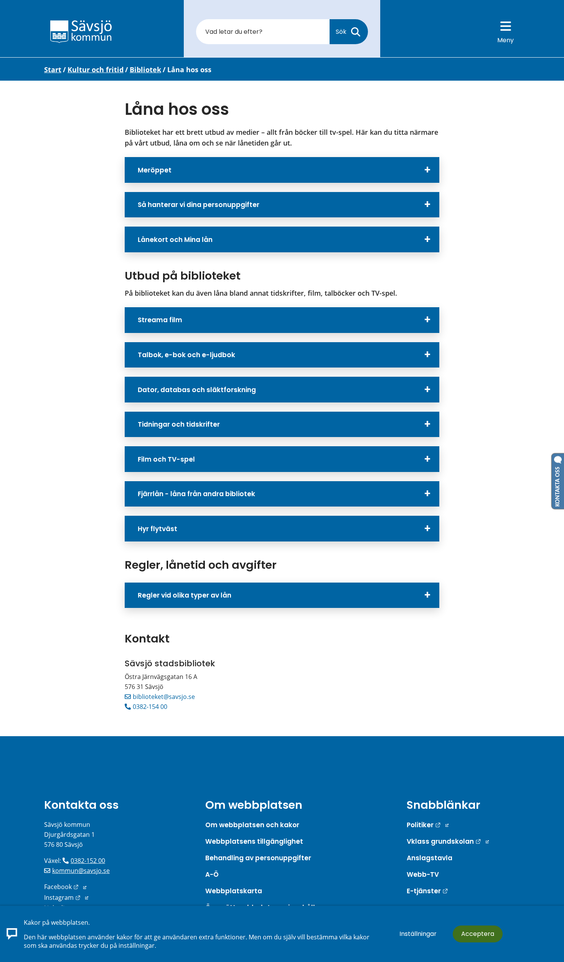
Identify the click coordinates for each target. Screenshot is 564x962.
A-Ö (212, 874)
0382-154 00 (150, 706)
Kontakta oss (81, 805)
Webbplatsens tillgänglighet (254, 841)
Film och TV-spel (166, 459)
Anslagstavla (429, 858)
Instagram (66, 897)
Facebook (65, 887)
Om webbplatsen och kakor (252, 825)
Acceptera (477, 933)
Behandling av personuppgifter (258, 858)
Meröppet (155, 170)
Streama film (160, 320)
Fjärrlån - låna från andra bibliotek (196, 493)
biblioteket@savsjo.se (164, 696)
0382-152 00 (88, 860)
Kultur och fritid (96, 69)
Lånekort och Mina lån (175, 239)
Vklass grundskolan (448, 841)
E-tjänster (427, 891)
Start (52, 69)
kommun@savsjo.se (81, 870)
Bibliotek (145, 69)
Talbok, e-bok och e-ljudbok (186, 354)
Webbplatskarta (233, 891)
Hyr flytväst (157, 528)
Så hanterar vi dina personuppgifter (198, 204)
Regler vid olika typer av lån (184, 595)
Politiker (428, 825)
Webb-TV (423, 874)
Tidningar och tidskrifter (179, 424)
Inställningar (418, 933)
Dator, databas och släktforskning (197, 389)
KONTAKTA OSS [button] (558, 485)
